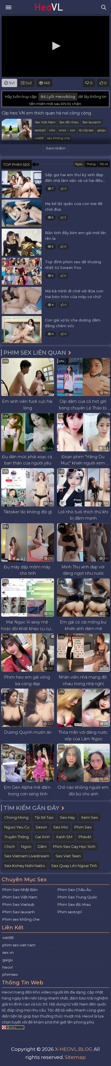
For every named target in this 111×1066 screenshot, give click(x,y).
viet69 (39, 138)
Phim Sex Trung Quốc (77, 897)
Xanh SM (64, 836)
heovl (7, 967)
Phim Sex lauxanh (18, 912)
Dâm (42, 846)
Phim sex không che (21, 919)
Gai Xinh (42, 836)
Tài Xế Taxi (44, 817)
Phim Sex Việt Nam (19, 897)
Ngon (26, 846)
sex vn (8, 952)
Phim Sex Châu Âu (74, 889)
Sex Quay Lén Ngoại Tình (74, 865)
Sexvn (41, 827)
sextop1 (40, 130)
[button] (55, 46)
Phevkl (85, 836)
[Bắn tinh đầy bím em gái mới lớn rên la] (22, 242)
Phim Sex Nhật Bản (20, 889)
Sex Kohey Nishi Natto (24, 865)
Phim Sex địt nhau (74, 904)
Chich (9, 846)
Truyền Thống (16, 836)
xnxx (62, 130)
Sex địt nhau (69, 122)
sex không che (58, 138)
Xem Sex (89, 817)
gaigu (101, 130)
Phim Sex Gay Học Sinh (74, 846)
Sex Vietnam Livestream (26, 856)
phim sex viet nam (19, 945)
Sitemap (75, 1057)
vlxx (52, 130)
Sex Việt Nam (45, 122)
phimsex (10, 974)
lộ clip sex (86, 130)
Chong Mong (16, 817)
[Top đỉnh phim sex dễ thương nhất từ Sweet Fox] (22, 271)
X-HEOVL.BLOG (73, 1049)
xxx (72, 130)
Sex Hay (67, 817)
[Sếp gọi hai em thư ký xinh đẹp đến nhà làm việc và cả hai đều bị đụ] (22, 184)
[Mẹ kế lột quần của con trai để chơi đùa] (22, 213)
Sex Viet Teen (68, 856)
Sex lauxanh (91, 122)
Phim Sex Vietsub (18, 904)
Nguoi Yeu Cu (16, 827)
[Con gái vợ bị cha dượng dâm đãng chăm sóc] (22, 329)
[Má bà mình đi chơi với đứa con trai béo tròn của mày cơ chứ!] (22, 300)
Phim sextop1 (69, 912)
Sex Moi (60, 827)
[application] (55, 46)
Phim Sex (83, 827)
